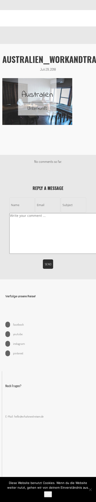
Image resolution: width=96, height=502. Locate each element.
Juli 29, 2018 (48, 69)
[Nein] (90, 489)
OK (48, 494)
